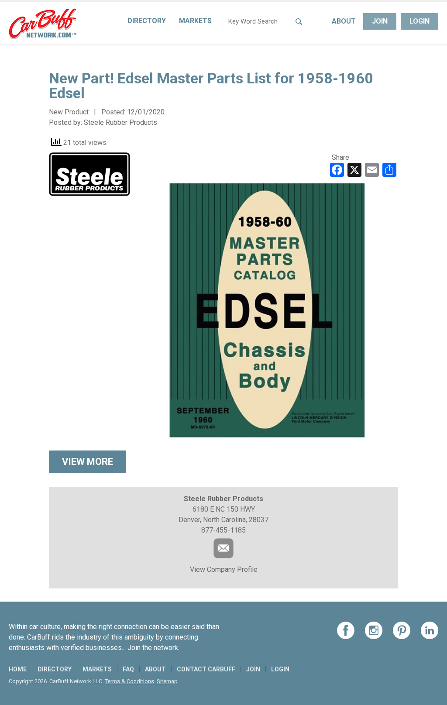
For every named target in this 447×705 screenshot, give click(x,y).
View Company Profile (224, 569)
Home (18, 669)
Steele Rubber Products (120, 122)
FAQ (128, 669)
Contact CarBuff (206, 669)
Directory (146, 21)
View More (87, 461)
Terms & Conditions (129, 681)
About (344, 21)
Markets (195, 21)
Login (419, 21)
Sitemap (167, 681)
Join (380, 21)
